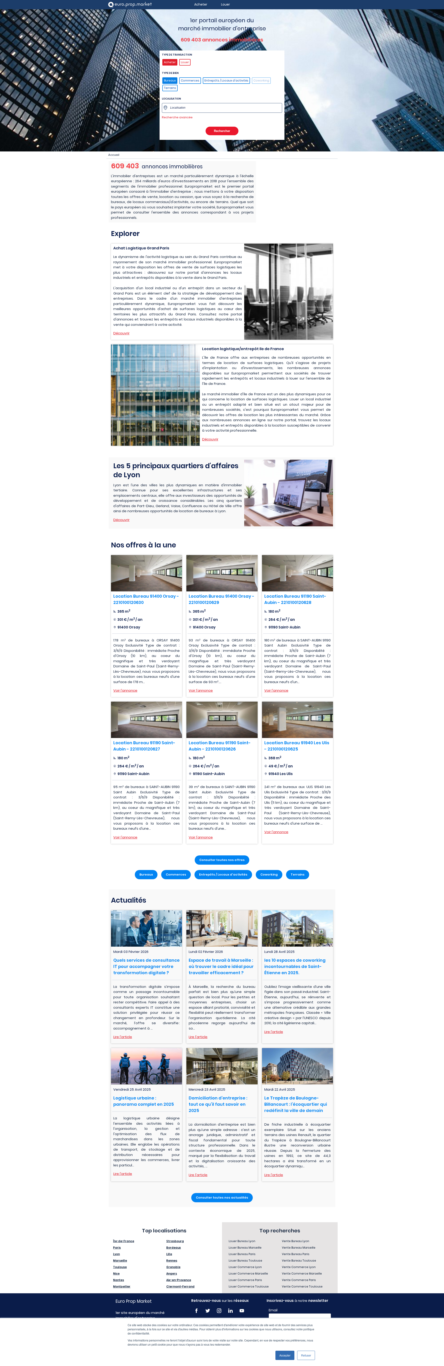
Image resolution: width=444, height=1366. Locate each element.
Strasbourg (175, 1241)
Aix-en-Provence (178, 1280)
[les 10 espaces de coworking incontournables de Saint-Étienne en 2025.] (297, 928)
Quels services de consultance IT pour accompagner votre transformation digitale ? (146, 966)
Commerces (190, 80)
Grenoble (173, 1267)
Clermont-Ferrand (180, 1286)
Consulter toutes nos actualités (222, 1197)
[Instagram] (219, 1311)
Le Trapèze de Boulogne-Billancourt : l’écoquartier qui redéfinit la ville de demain (295, 1104)
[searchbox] (225, 107)
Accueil (113, 155)
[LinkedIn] (230, 1311)
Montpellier (121, 1286)
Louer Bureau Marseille (245, 1248)
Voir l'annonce (125, 690)
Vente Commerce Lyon (299, 1267)
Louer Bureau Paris (242, 1254)
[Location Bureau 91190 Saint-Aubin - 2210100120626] (221, 720)
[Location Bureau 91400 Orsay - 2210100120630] (146, 573)
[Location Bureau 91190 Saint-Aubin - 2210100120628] (297, 573)
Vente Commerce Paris (299, 1280)
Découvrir (121, 333)
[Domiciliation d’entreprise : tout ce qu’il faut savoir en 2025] (221, 1066)
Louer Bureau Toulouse (245, 1260)
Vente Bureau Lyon (295, 1241)
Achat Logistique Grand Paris (141, 248)
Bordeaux (173, 1248)
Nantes (118, 1280)
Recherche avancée (177, 117)
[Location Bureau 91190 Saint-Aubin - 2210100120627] (146, 720)
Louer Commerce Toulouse (249, 1286)
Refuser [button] (306, 1355)
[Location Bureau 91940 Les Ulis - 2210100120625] (297, 720)
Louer (185, 62)
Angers (171, 1273)
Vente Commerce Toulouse (302, 1286)
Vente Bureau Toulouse (299, 1260)
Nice (116, 1273)
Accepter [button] (284, 1355)
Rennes (171, 1260)
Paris (117, 1248)
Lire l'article (122, 1036)
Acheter (170, 62)
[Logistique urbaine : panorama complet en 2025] (146, 1066)
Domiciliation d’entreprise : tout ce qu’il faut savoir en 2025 (218, 1104)
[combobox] (222, 108)
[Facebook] (196, 1311)
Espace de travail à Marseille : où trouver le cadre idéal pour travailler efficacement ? (221, 966)
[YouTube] (242, 1311)
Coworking (261, 80)
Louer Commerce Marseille (248, 1273)
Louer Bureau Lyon (242, 1241)
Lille (169, 1254)
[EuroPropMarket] (130, 4)
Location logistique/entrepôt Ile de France (243, 349)
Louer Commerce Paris (245, 1280)
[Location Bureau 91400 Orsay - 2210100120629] (221, 573)
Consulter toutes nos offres (222, 860)
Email (273, 1310)
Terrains (170, 88)
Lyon (116, 1254)
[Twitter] (208, 1311)
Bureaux (170, 80)
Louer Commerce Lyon (245, 1267)
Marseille (120, 1260)
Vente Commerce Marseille (302, 1273)
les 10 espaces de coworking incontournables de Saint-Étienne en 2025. (295, 966)
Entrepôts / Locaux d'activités (226, 80)
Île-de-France (123, 1241)
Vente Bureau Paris (295, 1254)
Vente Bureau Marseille (298, 1248)
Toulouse (120, 1267)
